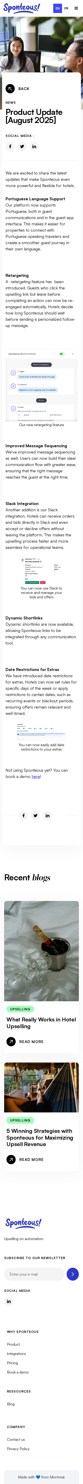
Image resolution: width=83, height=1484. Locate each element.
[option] (66, 8)
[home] (22, 8)
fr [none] (66, 8)
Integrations (16, 1353)
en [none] (58, 8)
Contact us (16, 1439)
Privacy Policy (18, 1448)
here (36, 776)
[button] (76, 8)
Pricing (12, 1363)
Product (13, 1344)
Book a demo (18, 1372)
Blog (11, 1404)
